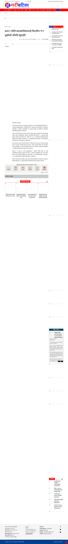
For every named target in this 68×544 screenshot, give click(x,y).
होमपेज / (6, 26)
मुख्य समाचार (10, 10)
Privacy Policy (50, 1)
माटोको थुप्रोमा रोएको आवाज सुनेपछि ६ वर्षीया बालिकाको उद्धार (57, 32)
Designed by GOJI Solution (58, 542)
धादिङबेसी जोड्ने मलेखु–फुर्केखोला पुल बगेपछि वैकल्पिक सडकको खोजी (57, 40)
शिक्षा (33, 10)
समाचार (15, 10)
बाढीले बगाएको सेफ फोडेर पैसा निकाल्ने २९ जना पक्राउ (56, 29)
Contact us (61, 1)
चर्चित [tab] (54, 26)
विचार (22, 10)
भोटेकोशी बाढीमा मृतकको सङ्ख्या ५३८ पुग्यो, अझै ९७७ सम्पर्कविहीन (57, 44)
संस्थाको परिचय (29, 534)
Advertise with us (56, 1)
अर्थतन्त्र (26, 10)
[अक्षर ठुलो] (39, 39)
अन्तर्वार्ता (37, 10)
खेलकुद (30, 10)
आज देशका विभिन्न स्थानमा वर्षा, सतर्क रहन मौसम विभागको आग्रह (57, 36)
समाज (19, 10)
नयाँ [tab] (50, 26)
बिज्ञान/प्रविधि (48, 10)
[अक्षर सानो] (37, 39)
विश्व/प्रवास (54, 10)
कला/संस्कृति (42, 10)
